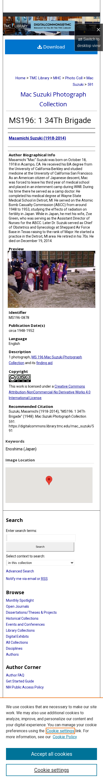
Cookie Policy (65, 736)
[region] (51, 739)
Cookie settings (60, 730)
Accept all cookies (51, 754)
